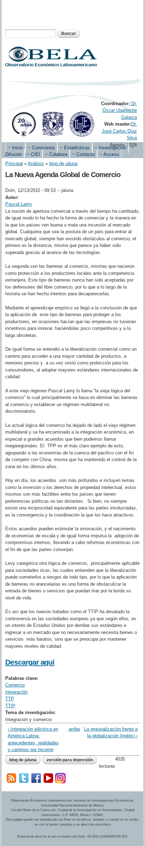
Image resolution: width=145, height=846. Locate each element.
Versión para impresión (69, 759)
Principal (14, 163)
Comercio (15, 685)
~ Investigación (110, 147)
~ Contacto (83, 154)
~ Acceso (109, 154)
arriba (71, 729)
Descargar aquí (29, 662)
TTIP (10, 705)
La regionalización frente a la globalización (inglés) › (111, 732)
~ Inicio (15, 147)
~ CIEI (33, 154)
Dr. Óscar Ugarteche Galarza (119, 110)
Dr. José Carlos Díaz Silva (119, 130)
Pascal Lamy (18, 204)
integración (16, 692)
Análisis (36, 163)
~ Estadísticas (75, 147)
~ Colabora (56, 154)
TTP (9, 698)
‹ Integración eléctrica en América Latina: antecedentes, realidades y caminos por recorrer (33, 739)
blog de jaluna (63, 163)
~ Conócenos (41, 147)
